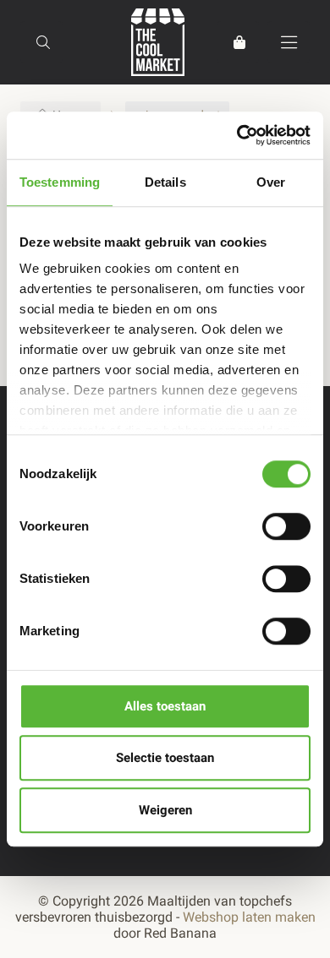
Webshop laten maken (249, 917)
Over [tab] (270, 182)
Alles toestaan (165, 706)
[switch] (286, 526)
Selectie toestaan (165, 757)
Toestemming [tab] (59, 182)
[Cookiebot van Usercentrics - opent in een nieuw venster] (237, 135)
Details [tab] (165, 182)
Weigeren (165, 810)
